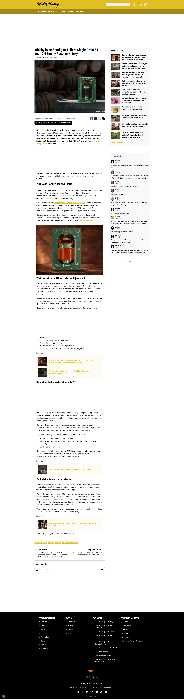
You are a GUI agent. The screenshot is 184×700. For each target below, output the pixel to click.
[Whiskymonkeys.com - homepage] (48, 5)
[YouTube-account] (96, 692)
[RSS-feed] (101, 692)
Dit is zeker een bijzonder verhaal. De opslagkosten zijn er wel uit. (129, 166)
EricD (116, 198)
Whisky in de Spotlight (70, 542)
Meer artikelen (117, 142)
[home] (38, 11)
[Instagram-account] (87, 692)
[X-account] (78, 692)
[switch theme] (141, 4)
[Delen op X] (95, 118)
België (51, 542)
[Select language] (135, 4)
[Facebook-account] (83, 692)
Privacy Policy (86, 683)
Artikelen (51, 11)
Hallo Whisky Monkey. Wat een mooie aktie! (124, 186)
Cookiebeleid (98, 683)
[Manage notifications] (3, 696)
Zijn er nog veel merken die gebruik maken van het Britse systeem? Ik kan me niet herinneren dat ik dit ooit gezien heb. (129, 251)
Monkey (43, 57)
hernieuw (117, 161)
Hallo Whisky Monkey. (117, 194)
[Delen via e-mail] (99, 118)
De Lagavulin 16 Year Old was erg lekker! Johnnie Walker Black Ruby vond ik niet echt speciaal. (129, 241)
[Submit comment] (102, 569)
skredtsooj (118, 235)
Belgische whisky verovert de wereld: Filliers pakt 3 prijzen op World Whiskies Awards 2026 (70, 361)
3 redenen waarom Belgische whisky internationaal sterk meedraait (72, 525)
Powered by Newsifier (92, 696)
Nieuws (44, 11)
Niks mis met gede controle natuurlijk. (122, 232)
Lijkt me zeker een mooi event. (120, 213)
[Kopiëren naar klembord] (103, 118)
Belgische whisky (40, 542)
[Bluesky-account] (106, 692)
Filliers (42, 130)
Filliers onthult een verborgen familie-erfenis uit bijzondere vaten (69, 372)
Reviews (61, 11)
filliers (58, 542)
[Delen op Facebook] (91, 118)
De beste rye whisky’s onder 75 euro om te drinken (70, 469)
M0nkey (117, 216)
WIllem (117, 171)
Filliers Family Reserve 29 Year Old (69, 203)
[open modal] (145, 4)
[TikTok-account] (92, 692)
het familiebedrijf (88, 220)
